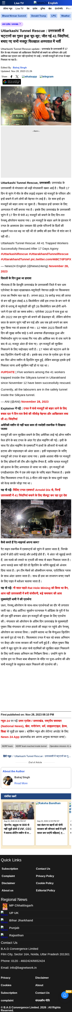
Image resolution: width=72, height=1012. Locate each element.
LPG (53, 16)
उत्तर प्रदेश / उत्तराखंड (10, 24)
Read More (21, 783)
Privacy (5, 977)
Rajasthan (16, 935)
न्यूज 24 (6, 721)
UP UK (14, 913)
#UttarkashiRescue (14, 254)
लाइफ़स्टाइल (53, 726)
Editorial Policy (45, 890)
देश (28, 8)
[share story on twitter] (17, 76)
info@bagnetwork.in (23, 967)
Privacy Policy (45, 876)
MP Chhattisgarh (21, 905)
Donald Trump (38, 16)
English (53, 3)
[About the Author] (8, 781)
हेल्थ (64, 726)
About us (7, 890)
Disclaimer (8, 883)
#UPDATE (8, 372)
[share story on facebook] (11, 76)
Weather (65, 16)
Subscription (10, 868)
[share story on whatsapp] (29, 76)
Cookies (6, 985)
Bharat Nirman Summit (14, 16)
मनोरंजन (35, 726)
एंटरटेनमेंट (59, 8)
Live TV (19, 3)
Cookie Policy (45, 883)
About (39, 985)
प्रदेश (35, 8)
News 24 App (10, 737)
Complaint (8, 876)
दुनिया (43, 8)
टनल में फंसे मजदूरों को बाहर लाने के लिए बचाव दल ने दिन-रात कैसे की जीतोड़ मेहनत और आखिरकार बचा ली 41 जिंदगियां (34, 414)
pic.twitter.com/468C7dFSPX (51, 259)
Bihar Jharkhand (21, 920)
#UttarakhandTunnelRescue (48, 254)
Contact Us (43, 868)
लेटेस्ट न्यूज (7, 8)
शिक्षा (3, 731)
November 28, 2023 (35, 401)
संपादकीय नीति (42, 1000)
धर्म (43, 726)
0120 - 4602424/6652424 (28, 961)
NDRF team (7, 746)
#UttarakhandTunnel (15, 259)
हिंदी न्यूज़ (7, 756)
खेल (50, 8)
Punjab (14, 928)
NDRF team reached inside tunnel (31, 746)
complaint (7, 1000)
